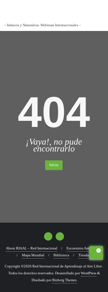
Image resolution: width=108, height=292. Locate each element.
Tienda (83, 255)
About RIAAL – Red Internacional (31, 248)
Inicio (53, 165)
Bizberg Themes (64, 280)
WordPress (88, 273)
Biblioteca (61, 255)
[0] (96, 254)
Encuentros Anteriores (82, 248)
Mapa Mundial (33, 255)
